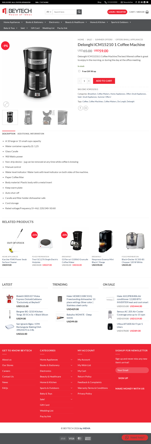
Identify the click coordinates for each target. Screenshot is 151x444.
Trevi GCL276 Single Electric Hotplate (45, 260)
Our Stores (7, 365)
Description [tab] (8, 134)
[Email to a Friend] (85, 108)
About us (7, 359)
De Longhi (121, 101)
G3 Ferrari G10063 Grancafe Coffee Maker (75, 260)
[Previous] (7, 72)
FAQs (5, 387)
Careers (6, 370)
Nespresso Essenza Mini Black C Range (103, 260)
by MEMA (85, 428)
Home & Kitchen (97, 22)
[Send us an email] (142, 2)
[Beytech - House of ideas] (21, 12)
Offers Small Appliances (129, 39)
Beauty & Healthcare (74, 22)
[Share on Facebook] (80, 108)
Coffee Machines (96, 101)
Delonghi (130, 101)
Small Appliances (90, 97)
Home (81, 39)
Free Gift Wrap (89, 71)
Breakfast (92, 94)
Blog (99, 2)
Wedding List (48, 28)
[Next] (68, 72)
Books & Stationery (34, 22)
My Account (84, 359)
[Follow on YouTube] (147, 2)
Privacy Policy (85, 393)
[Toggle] (71, 359)
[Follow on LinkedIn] (144, 2)
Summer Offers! (104, 39)
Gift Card (35, 28)
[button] (127, 2)
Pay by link (62, 28)
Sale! (23, 28)
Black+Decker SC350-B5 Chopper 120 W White (133, 260)
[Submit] (79, 11)
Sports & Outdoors (119, 22)
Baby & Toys (9, 28)
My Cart (82, 370)
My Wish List (84, 365)
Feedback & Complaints (90, 382)
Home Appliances (12, 22)
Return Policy (84, 376)
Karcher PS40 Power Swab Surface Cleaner (14, 260)
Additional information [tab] (30, 134)
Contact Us (8, 376)
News (5, 382)
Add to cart (104, 80)
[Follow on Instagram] (139, 2)
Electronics (54, 22)
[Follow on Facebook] (136, 2)
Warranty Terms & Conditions (93, 387)
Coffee (85, 101)
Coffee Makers (103, 94)
